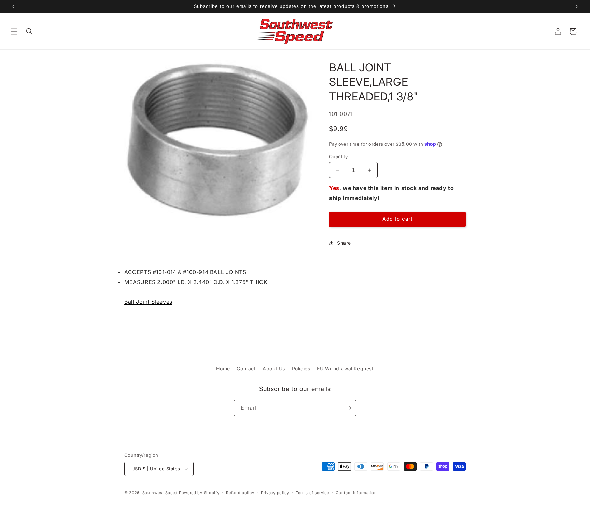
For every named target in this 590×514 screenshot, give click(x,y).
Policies (301, 368)
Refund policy (240, 492)
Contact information (356, 492)
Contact (246, 368)
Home (223, 368)
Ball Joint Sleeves (148, 301)
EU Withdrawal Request (345, 368)
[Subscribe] (348, 408)
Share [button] (344, 243)
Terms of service (312, 492)
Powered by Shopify (199, 492)
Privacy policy (275, 492)
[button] (14, 31)
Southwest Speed (160, 492)
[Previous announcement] (13, 6)
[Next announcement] (576, 6)
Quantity (338, 156)
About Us (274, 368)
